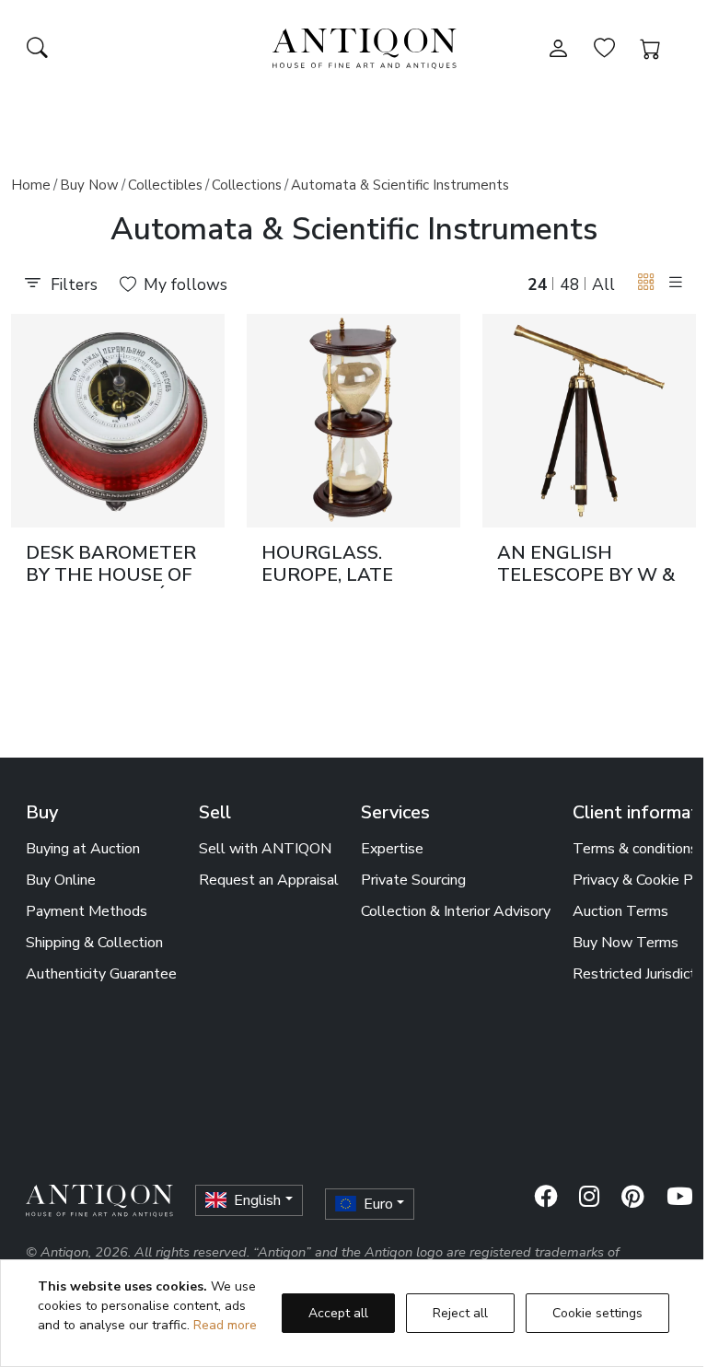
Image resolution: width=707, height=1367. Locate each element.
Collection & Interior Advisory (456, 911)
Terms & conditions (635, 849)
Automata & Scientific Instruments (400, 185)
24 (537, 284)
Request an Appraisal (269, 880)
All (603, 284)
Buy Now (89, 185)
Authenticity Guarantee (101, 974)
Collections (247, 185)
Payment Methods (86, 911)
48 (570, 284)
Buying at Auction (83, 849)
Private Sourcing (413, 880)
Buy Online (61, 880)
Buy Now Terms (625, 943)
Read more (225, 1325)
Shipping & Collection (94, 943)
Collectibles (165, 185)
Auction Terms (620, 911)
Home (31, 185)
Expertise (392, 849)
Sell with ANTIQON (265, 849)
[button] (646, 283)
